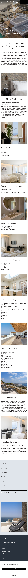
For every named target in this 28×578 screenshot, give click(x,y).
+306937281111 (6, 544)
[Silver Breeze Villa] (7, 3)
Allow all (14, 568)
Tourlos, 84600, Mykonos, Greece (9, 541)
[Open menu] (17, 2)
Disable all (14, 575)
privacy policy (13, 492)
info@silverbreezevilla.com (9, 542)
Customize (14, 572)
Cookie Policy (5, 554)
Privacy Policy (5, 552)
